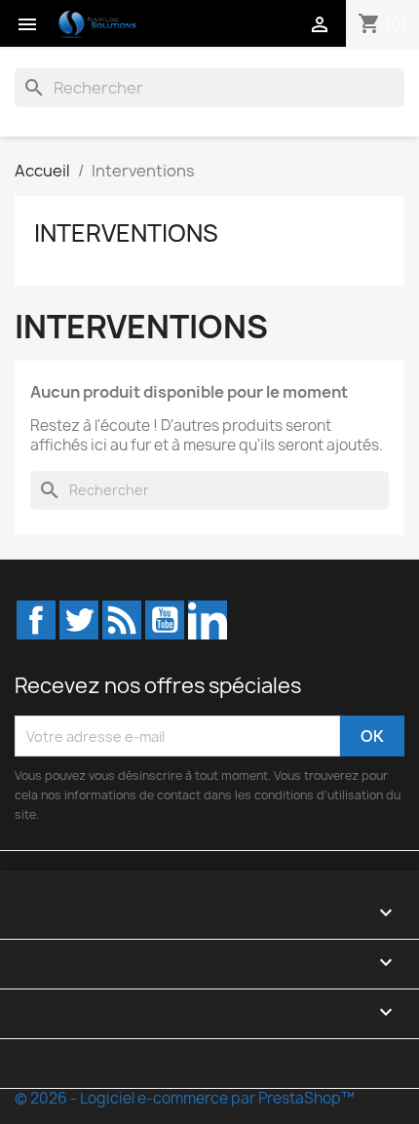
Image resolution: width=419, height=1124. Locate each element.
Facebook (36, 620)
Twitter (78, 620)
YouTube (164, 620)
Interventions (126, 233)
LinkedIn (207, 620)
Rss (121, 620)
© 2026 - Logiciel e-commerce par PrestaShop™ (185, 1098)
